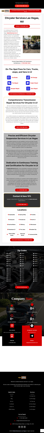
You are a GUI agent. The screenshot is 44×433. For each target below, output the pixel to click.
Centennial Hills (33, 234)
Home (12, 396)
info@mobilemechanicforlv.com (23, 420)
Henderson (22, 219)
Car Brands (12, 403)
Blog (12, 398)
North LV (33, 219)
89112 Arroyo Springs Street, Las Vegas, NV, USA (12, 332)
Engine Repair (34, 83)
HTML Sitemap (12, 409)
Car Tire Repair (32, 409)
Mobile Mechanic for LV (12, 33)
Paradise (33, 214)
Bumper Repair (15, 88)
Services (11, 401)
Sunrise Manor (12, 224)
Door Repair (34, 88)
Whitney (23, 224)
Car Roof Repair (32, 406)
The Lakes (22, 229)
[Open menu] (42, 11)
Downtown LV (11, 229)
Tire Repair (15, 83)
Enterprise (11, 219)
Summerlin (12, 214)
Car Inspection (32, 396)
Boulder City (33, 229)
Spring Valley (22, 214)
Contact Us (12, 406)
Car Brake (15, 77)
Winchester (33, 224)
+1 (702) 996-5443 (25, 63)
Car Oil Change (32, 398)
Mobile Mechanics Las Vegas (19, 430)
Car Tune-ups (32, 401)
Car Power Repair (32, 403)
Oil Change (34, 77)
